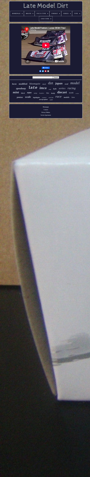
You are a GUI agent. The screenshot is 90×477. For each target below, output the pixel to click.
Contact (46, 109)
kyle (55, 89)
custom (51, 97)
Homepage (46, 107)
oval (66, 84)
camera (44, 97)
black (23, 93)
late (32, 88)
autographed (43, 99)
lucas (14, 84)
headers (41, 93)
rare (29, 92)
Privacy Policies (45, 112)
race (58, 96)
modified (23, 84)
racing (72, 88)
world (51, 99)
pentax (20, 97)
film (47, 93)
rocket (77, 93)
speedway (21, 88)
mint (16, 92)
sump (35, 93)
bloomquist (34, 83)
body (53, 93)
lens (73, 97)
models (66, 97)
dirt (50, 83)
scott (71, 92)
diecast (62, 92)
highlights (36, 97)
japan (59, 83)
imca (43, 88)
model (74, 83)
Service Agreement (46, 115)
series (62, 88)
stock (44, 84)
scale (28, 96)
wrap (50, 89)
